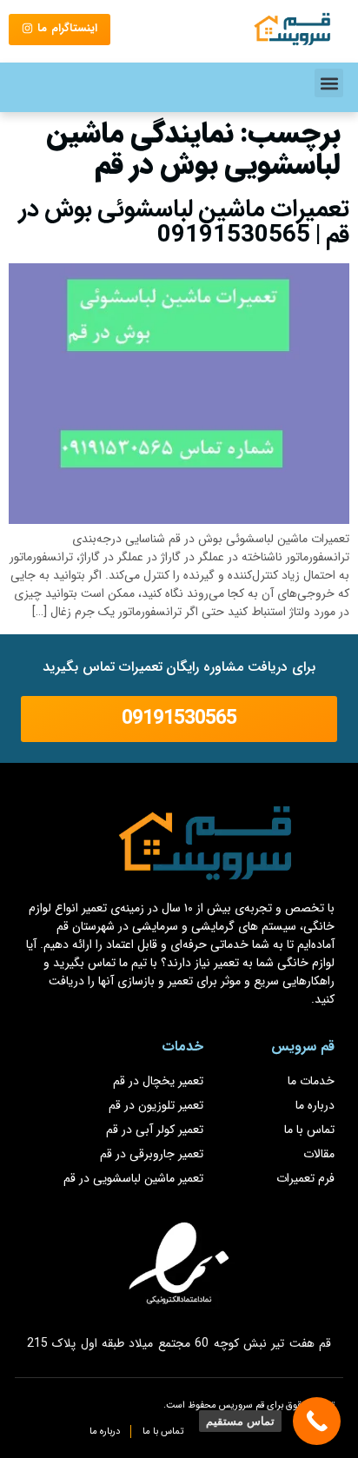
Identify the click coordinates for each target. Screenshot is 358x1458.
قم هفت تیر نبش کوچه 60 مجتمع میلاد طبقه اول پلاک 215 (179, 1343)
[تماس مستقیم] (317, 1421)
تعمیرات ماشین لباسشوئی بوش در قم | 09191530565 (184, 222)
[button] (329, 83)
